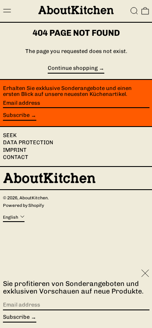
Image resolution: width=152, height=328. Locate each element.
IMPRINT (15, 150)
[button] (134, 11)
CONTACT (15, 157)
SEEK (9, 135)
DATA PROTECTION (28, 142)
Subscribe (16, 115)
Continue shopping (73, 68)
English (11, 217)
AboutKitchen (33, 198)
